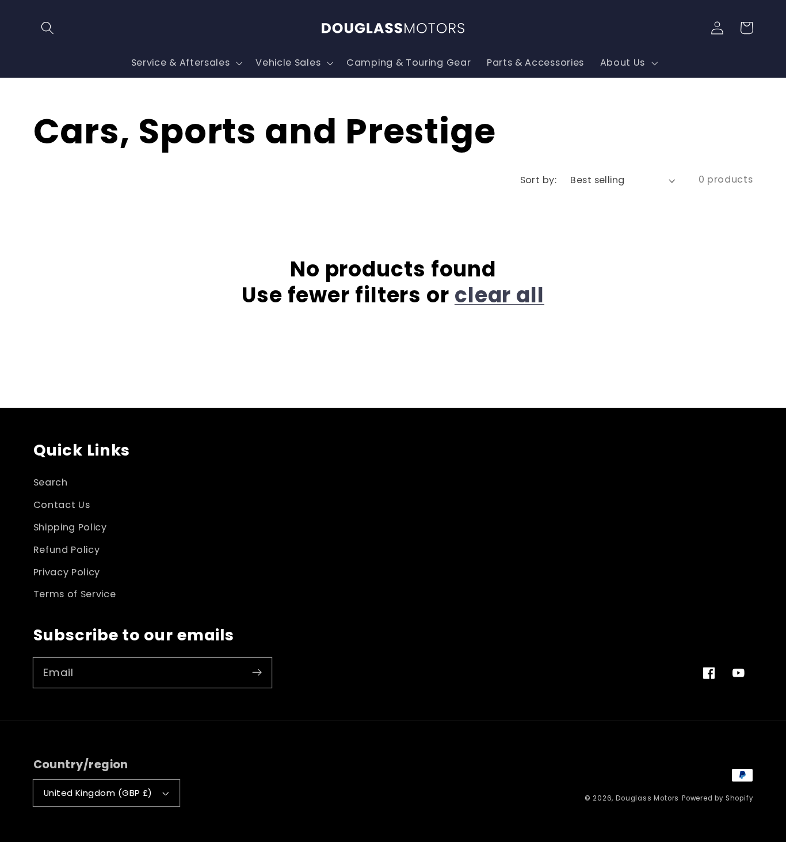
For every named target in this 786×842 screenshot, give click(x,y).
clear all (499, 295)
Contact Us (61, 504)
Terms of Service (74, 594)
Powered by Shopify (717, 798)
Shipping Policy (70, 527)
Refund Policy (66, 549)
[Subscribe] (257, 672)
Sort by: (538, 180)
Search (50, 482)
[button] (48, 28)
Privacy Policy (67, 572)
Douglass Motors (647, 798)
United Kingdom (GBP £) (98, 793)
